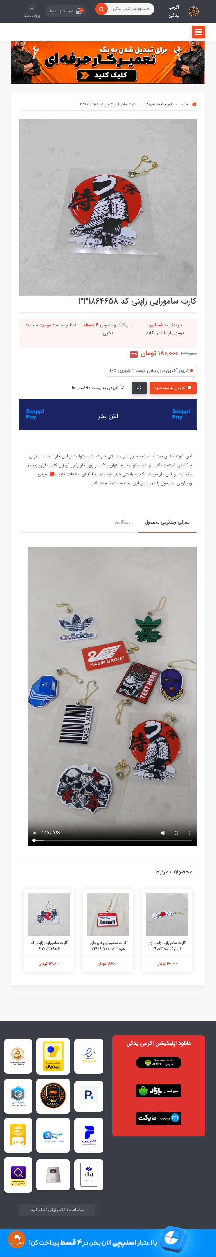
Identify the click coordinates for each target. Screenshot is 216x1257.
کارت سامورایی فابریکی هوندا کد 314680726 (108, 946)
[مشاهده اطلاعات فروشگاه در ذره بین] (18, 1174)
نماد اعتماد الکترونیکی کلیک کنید (57, 1210)
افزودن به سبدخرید (170, 388)
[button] (66, 11)
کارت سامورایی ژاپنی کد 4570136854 (49, 946)
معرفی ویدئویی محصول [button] (167, 522)
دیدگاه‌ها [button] (122, 522)
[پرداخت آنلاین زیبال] (89, 1175)
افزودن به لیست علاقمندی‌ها (95, 388)
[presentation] (195, 207)
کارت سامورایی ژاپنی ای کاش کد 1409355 (167, 946)
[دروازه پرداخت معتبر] (53, 1056)
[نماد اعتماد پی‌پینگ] (89, 1095)
